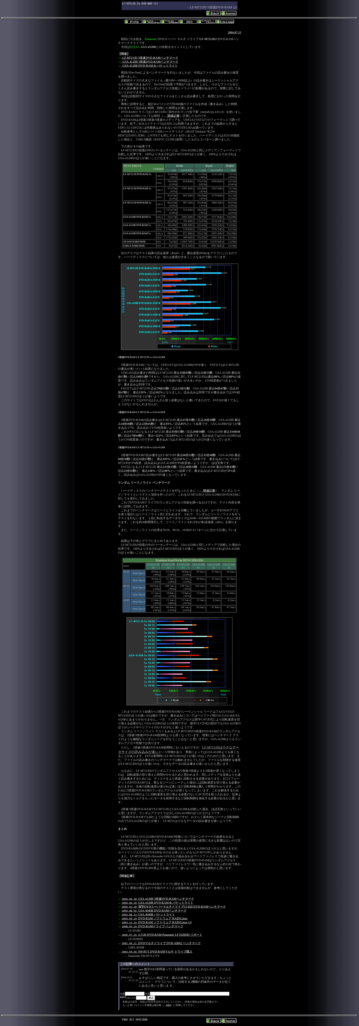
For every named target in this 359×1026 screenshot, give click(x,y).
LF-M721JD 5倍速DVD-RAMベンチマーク (150, 57)
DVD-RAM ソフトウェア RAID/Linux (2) (157, 922)
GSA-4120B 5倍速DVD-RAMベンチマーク (150, 61)
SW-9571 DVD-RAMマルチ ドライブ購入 (157, 951)
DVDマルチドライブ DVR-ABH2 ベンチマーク (161, 943)
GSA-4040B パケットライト (148, 914)
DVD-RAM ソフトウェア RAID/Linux (155, 918)
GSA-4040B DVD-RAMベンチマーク (154, 910)
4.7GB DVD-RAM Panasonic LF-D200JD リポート (162, 934)
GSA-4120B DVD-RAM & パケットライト (150, 65)
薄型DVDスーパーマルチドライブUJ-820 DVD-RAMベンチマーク (174, 906)
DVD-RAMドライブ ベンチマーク (152, 926)
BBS (168, 1005)
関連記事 (174, 115)
